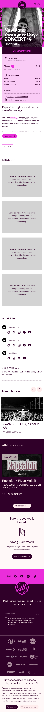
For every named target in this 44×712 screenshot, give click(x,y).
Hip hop (8, 146)
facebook (15, 576)
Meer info (32, 701)
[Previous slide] (33, 389)
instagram (8, 576)
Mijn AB (37, 4)
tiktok (35, 576)
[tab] (22, 563)
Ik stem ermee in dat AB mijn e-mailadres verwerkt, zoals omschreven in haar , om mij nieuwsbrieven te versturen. (21, 621)
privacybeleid (12, 622)
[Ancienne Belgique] (22, 5)
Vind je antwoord (21, 556)
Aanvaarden (11, 707)
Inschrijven (37, 613)
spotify (28, 576)
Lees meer (8, 136)
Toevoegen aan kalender (17, 96)
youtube (21, 576)
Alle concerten (21, 506)
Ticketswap (12, 58)
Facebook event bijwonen (18, 100)
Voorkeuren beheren (29, 707)
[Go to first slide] (39, 389)
